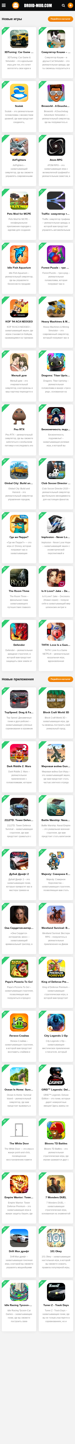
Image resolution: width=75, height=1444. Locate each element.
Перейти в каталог (60, 19)
